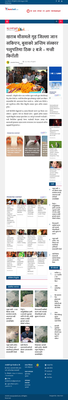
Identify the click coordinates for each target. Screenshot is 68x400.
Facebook (49, 371)
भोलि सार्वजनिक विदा (57, 288)
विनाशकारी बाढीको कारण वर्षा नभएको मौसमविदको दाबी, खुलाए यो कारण (41, 313)
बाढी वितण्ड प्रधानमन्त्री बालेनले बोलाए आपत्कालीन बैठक (26, 348)
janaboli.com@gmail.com (13, 381)
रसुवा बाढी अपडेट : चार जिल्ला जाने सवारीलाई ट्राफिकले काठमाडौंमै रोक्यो (12, 348)
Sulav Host (60, 396)
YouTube (49, 377)
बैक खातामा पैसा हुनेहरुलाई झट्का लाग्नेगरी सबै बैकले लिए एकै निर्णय (58, 301)
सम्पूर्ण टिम (50, 365)
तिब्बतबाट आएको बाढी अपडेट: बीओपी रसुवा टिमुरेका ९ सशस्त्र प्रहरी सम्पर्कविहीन (41, 350)
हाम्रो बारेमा (50, 368)
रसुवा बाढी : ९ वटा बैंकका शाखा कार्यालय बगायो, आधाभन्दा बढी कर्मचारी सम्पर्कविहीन (12, 315)
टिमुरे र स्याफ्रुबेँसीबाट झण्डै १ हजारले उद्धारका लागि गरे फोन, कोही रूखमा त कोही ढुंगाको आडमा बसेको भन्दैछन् (27, 316)
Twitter (49, 374)
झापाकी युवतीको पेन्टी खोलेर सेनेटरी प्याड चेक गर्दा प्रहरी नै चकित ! (58, 332)
